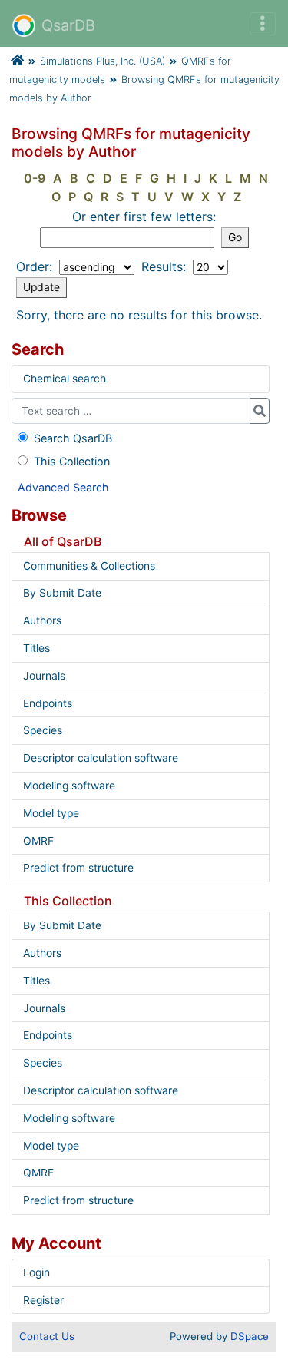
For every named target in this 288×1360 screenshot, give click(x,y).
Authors (42, 620)
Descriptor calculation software (100, 758)
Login (36, 1272)
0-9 (34, 178)
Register (43, 1300)
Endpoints (47, 703)
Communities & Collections (89, 566)
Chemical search (64, 378)
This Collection (72, 461)
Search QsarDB (73, 438)
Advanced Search (63, 487)
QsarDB (68, 25)
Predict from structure (78, 868)
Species (42, 730)
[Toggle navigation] (263, 23)
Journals (44, 676)
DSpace (249, 1336)
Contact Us (46, 1336)
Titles (36, 648)
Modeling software (69, 785)
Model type (51, 813)
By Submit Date (62, 593)
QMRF (38, 841)
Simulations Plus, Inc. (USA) (102, 61)
